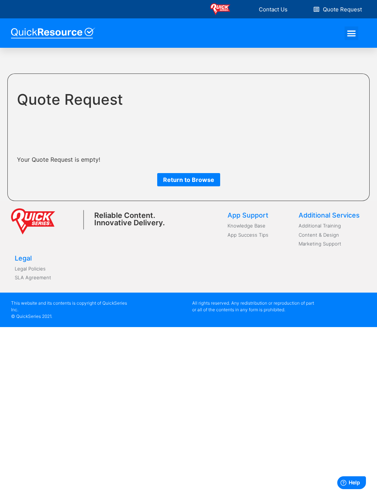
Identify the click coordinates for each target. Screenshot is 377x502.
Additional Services (329, 215)
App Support (248, 215)
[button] (273, 9)
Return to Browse (188, 179)
